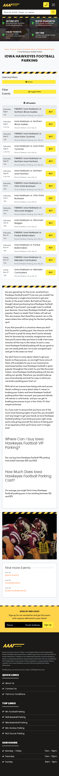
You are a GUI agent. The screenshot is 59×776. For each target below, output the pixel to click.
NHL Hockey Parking (14, 728)
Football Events (12, 582)
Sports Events (12, 575)
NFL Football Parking (15, 711)
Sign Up (48, 624)
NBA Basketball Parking (16, 722)
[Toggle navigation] (53, 4)
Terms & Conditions (15, 694)
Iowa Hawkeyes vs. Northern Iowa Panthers (28, 172)
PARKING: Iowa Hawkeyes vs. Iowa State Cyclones (28, 135)
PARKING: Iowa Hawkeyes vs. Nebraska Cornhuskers (28, 259)
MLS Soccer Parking (14, 733)
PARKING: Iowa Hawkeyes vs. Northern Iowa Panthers (28, 160)
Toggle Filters (35, 92)
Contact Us (11, 688)
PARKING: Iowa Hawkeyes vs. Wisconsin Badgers (28, 209)
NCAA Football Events (15, 590)
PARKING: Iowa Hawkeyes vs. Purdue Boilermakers (28, 234)
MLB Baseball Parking (15, 717)
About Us (9, 683)
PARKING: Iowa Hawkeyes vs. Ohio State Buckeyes (28, 184)
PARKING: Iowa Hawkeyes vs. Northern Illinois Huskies (28, 110)
